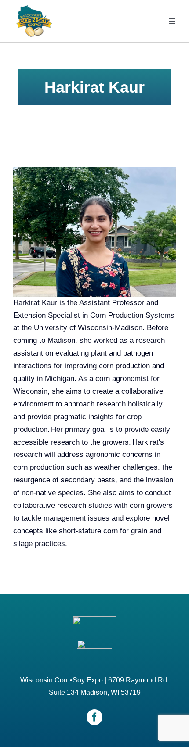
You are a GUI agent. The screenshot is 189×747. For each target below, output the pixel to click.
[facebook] (94, 717)
